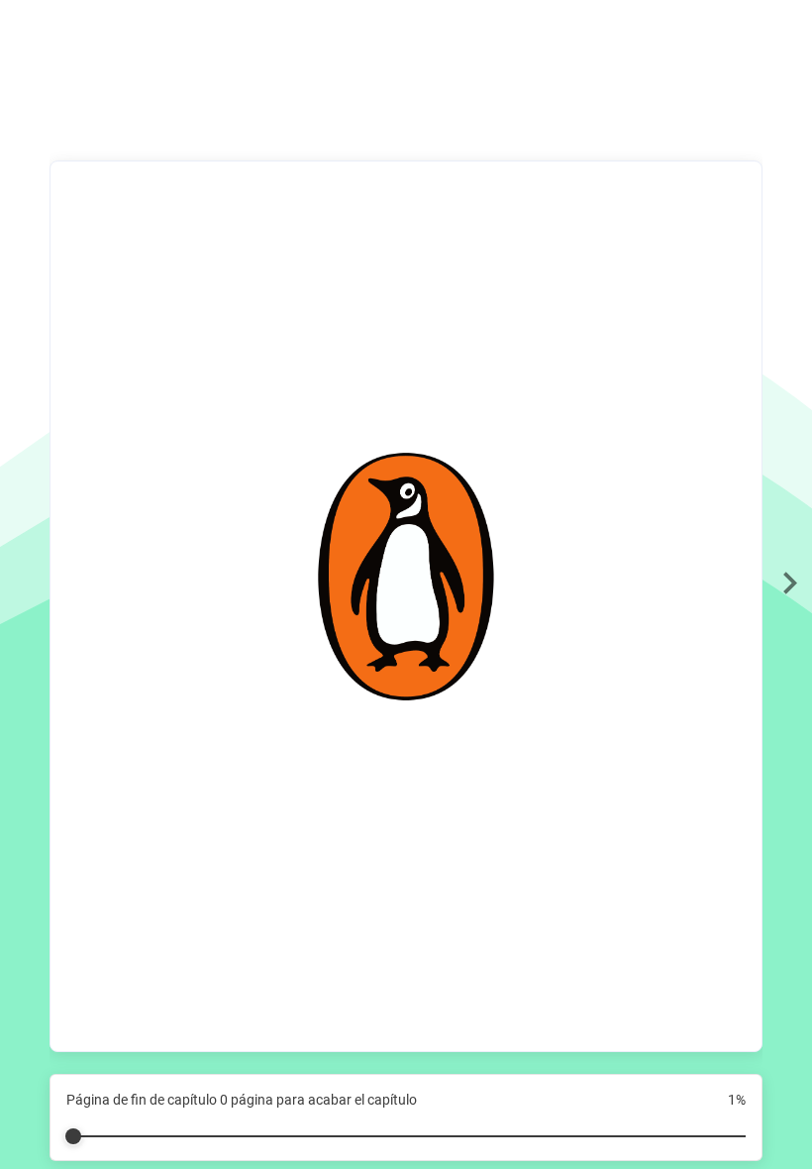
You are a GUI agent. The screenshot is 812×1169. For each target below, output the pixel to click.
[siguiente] (789, 584)
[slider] (406, 1128)
